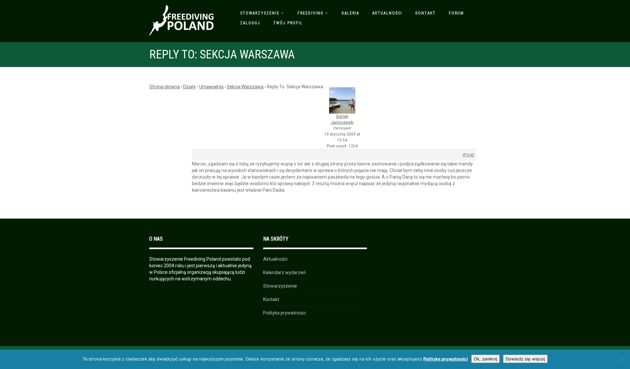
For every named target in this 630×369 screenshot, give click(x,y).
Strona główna (164, 86)
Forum (456, 13)
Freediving (311, 13)
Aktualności (387, 13)
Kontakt (425, 13)
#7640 (468, 155)
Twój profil (288, 23)
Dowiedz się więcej (525, 358)
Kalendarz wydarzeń (284, 272)
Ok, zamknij (485, 358)
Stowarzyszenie (260, 13)
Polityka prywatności (284, 312)
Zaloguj (250, 23)
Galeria (350, 13)
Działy (189, 86)
